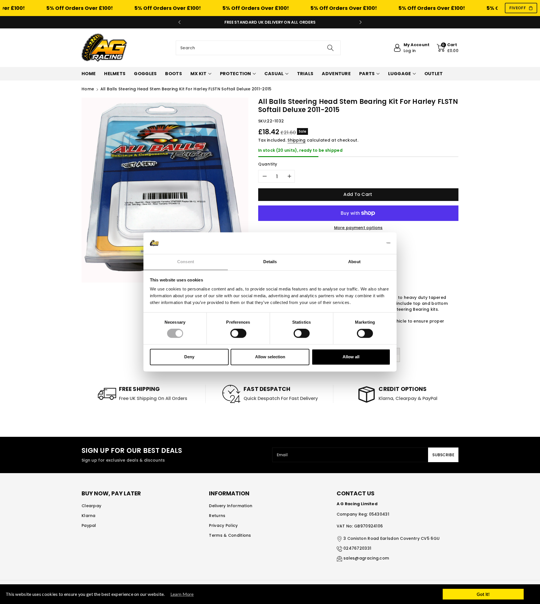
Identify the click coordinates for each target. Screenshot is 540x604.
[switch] (238, 333)
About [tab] (354, 261)
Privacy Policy (223, 525)
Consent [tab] (185, 261)
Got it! (483, 594)
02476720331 (357, 548)
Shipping (296, 140)
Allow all (351, 356)
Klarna (89, 515)
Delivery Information (230, 506)
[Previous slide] (179, 22)
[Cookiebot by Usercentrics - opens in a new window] (365, 243)
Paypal (89, 525)
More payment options (358, 228)
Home (88, 89)
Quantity (267, 164)
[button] (448, 48)
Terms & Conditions (230, 535)
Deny (189, 356)
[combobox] (258, 48)
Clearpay (91, 506)
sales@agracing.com (366, 558)
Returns (217, 515)
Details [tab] (270, 261)
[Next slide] (360, 22)
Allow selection (270, 356)
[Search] (330, 48)
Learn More (182, 594)
